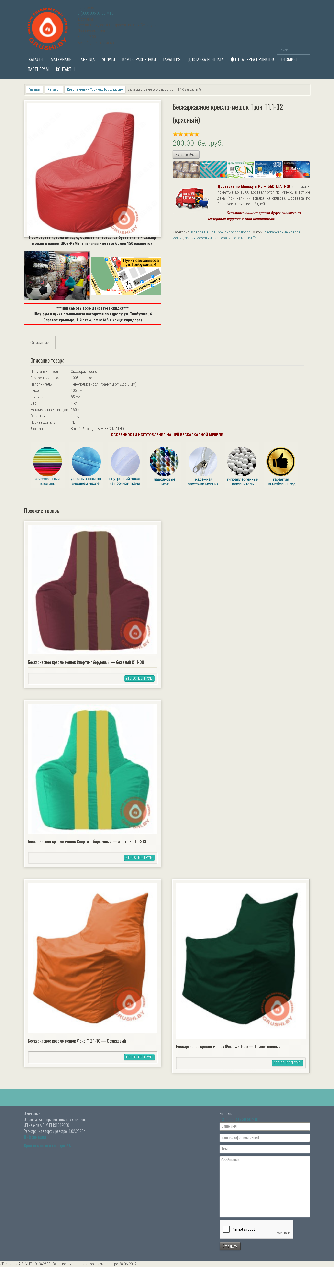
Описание (39, 342)
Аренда (87, 59)
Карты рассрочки (139, 59)
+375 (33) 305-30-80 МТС (239, 1119)
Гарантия (171, 59)
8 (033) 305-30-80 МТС (96, 13)
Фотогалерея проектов (252, 59)
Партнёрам (38, 69)
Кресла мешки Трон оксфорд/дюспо (95, 89)
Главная (35, 89)
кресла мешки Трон (245, 238)
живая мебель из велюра (206, 238)
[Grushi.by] (48, 28)
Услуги (108, 59)
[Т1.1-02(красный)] (92, 169)
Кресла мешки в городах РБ (47, 1146)
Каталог (35, 59)
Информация (35, 1137)
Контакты (65, 69)
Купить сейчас (186, 154)
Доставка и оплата (206, 59)
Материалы (61, 59)
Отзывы (289, 59)
